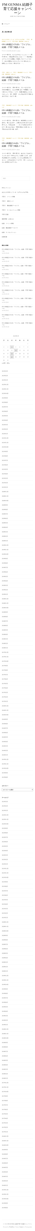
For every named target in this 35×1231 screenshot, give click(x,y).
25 (12, 357)
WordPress (11, 1227)
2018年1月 (5, 648)
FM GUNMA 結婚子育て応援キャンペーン (17, 8)
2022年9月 (5, 398)
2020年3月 (5, 532)
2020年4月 (5, 527)
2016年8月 (5, 724)
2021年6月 (5, 465)
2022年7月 (5, 407)
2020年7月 (5, 514)
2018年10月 (5, 608)
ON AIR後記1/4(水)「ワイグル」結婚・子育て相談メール (16, 144)
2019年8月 (5, 563)
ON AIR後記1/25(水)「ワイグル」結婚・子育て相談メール (17, 45)
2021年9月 (5, 451)
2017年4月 (5, 688)
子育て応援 (15, 41)
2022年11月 (5, 389)
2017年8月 (5, 670)
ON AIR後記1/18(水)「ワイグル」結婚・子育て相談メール (17, 78)
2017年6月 (5, 679)
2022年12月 (5, 384)
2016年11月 (5, 710)
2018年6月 (5, 625)
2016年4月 (5, 741)
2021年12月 (5, 438)
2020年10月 (5, 500)
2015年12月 (5, 759)
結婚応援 (4, 237)
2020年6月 (5, 518)
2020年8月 (5, 509)
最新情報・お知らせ (24, 41)
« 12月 (4, 363)
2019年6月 (5, 572)
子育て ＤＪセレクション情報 (11, 210)
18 (12, 353)
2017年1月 (5, 701)
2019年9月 (5, 558)
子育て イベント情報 (8, 196)
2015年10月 (5, 768)
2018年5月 (5, 630)
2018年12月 (5, 599)
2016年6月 (5, 732)
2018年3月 (5, 639)
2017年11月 (5, 657)
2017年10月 (5, 661)
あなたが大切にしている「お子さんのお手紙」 (13, 39)
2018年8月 (5, 616)
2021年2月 (5, 483)
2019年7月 (5, 567)
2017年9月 (5, 665)
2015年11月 (5, 764)
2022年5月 (5, 416)
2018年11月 (5, 603)
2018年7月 (5, 621)
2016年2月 (5, 750)
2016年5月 (5, 737)
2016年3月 (5, 746)
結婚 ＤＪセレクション (9, 232)
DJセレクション (6, 188)
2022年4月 (5, 420)
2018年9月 (5, 612)
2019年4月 (5, 581)
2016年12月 (5, 706)
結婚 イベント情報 (8, 223)
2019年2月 (5, 590)
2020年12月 (5, 491)
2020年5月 (5, 523)
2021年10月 (5, 447)
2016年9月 (5, 719)
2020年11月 (5, 496)
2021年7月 (5, 460)
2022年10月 (5, 393)
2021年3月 (5, 478)
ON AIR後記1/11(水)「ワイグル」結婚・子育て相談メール (17, 111)
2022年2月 (5, 429)
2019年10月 (5, 554)
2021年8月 (5, 456)
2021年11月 (5, 442)
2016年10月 (5, 715)
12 (16, 350)
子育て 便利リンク (7, 72)
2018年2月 (5, 643)
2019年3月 (5, 585)
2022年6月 (5, 411)
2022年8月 (5, 402)
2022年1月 (5, 433)
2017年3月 (5, 692)
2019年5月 (5, 576)
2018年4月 (5, 634)
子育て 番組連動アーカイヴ (20, 72)
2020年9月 (5, 505)
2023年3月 (5, 371)
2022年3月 (5, 424)
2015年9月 (5, 773)
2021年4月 (5, 474)
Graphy (21, 1227)
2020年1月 (5, 541)
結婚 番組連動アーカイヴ (10, 228)
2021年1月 (5, 487)
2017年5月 (5, 683)
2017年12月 (5, 652)
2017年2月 (5, 697)
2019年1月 (5, 594)
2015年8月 (5, 777)
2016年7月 (5, 728)
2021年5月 (5, 469)
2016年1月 (5, 755)
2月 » (8, 363)
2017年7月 (5, 674)
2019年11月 (5, 549)
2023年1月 (5, 380)
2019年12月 (5, 545)
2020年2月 (5, 536)
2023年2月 (5, 375)
